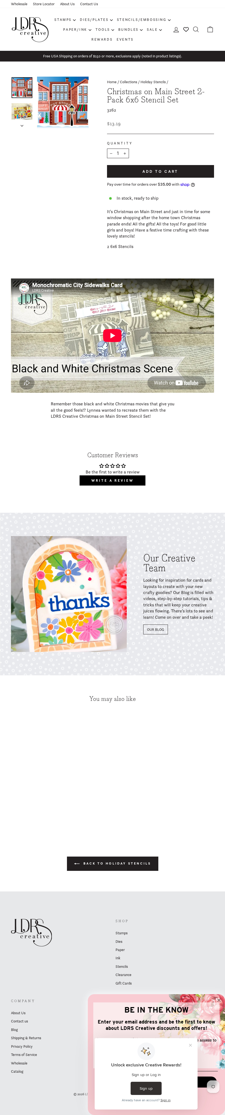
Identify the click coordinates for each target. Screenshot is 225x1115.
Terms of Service (24, 1054)
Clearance (123, 974)
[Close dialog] (219, 1000)
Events (125, 39)
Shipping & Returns (26, 1038)
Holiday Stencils (153, 82)
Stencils (122, 966)
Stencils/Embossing (142, 19)
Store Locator (44, 4)
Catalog (17, 1071)
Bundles (128, 29)
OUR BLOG (155, 629)
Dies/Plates (94, 19)
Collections (128, 82)
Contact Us (89, 4)
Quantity (120, 143)
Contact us (19, 1021)
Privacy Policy (22, 1046)
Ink (118, 958)
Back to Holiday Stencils (116, 863)
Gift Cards (124, 983)
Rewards (102, 39)
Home (112, 82)
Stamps (63, 19)
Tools (102, 29)
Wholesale (19, 4)
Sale (152, 29)
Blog (14, 1029)
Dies (119, 941)
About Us (67, 4)
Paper (120, 949)
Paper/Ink (75, 29)
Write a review (112, 480)
